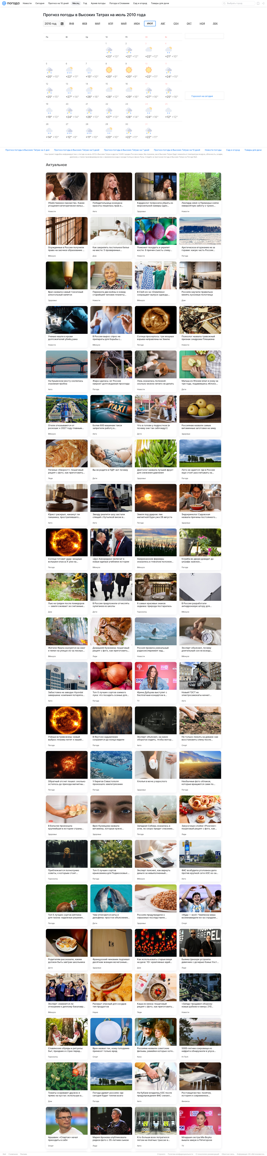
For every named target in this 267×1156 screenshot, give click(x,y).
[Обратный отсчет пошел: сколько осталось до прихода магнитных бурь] (67, 772)
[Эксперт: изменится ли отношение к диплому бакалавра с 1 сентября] (67, 994)
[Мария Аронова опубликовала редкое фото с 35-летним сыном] (111, 1128)
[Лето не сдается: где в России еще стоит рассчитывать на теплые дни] (200, 460)
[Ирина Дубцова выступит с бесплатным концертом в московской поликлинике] (156, 683)
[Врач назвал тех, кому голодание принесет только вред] (111, 1039)
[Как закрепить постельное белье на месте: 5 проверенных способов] (111, 238)
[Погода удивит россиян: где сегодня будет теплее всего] (111, 1083)
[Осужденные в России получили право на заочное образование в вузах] (67, 238)
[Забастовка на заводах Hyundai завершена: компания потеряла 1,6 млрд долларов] (67, 683)
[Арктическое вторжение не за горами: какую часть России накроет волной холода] (200, 238)
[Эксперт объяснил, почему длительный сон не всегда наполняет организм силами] (200, 638)
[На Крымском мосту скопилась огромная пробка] (67, 371)
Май (124, 23)
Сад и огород (233, 150)
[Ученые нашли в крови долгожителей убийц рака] (67, 327)
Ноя (202, 23)
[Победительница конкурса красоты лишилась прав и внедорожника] (111, 193)
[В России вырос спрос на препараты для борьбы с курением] (111, 327)
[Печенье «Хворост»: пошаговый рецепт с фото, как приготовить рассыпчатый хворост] (67, 460)
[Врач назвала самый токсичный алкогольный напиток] (67, 282)
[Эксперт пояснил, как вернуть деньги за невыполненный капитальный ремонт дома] (156, 861)
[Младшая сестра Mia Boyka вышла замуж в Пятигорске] (200, 1128)
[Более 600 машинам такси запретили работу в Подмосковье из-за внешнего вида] (111, 416)
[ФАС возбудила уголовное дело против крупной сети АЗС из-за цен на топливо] (200, 861)
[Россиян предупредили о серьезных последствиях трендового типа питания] (156, 905)
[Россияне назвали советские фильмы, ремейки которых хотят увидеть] (156, 1039)
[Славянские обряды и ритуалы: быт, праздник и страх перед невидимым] (67, 1039)
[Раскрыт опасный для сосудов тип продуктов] (111, 994)
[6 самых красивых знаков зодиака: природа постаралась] (156, 594)
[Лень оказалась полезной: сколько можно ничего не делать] (156, 371)
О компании (13, 1154)
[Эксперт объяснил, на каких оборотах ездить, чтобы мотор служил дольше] (156, 727)
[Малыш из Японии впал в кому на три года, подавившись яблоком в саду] (200, 371)
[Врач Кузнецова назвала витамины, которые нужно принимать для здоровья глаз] (111, 816)
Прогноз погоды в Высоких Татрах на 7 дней (126, 150)
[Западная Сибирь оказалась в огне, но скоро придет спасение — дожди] (156, 816)
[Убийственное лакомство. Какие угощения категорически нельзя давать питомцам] (67, 193)
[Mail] (4, 3)
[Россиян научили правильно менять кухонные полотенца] (200, 282)
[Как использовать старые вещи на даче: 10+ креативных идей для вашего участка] (156, 950)
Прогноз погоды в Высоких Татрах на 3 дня (27, 150)
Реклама (23, 1154)
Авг (163, 23)
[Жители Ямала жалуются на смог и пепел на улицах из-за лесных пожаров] (67, 638)
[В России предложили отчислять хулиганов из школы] (111, 594)
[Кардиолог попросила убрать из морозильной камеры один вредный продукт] (156, 193)
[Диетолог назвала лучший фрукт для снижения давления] (156, 460)
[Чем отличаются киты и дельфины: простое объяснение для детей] (111, 905)
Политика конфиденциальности (180, 1154)
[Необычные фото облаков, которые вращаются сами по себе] (200, 772)
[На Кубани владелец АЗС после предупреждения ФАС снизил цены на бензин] (156, 1083)
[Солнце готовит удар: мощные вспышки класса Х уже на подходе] (67, 549)
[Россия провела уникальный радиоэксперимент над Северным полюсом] (156, 638)
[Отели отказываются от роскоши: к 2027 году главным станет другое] (67, 416)
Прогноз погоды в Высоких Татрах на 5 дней (76, 150)
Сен (176, 23)
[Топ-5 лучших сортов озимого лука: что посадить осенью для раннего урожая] (111, 683)
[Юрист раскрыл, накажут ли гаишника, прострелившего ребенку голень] (67, 505)
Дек (215, 23)
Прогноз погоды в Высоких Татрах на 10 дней (177, 150)
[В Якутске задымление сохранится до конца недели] (111, 727)
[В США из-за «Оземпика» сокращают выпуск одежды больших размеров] (156, 282)
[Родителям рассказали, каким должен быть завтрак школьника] (67, 950)
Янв (71, 23)
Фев (84, 23)
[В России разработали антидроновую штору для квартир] (200, 594)
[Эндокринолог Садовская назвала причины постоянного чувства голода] (200, 505)
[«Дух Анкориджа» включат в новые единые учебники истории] (111, 549)
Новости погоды (213, 150)
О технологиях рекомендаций (207, 1154)
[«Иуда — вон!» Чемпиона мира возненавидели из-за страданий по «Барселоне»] (200, 905)
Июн (137, 23)
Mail (4, 1154)
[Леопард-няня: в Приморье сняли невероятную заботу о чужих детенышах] (200, 193)
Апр (110, 23)
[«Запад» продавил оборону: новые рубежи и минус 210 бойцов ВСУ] (200, 994)
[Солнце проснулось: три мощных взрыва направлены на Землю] (156, 327)
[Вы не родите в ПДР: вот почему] (111, 460)
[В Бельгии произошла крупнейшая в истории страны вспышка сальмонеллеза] (67, 816)
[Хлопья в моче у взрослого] (156, 772)
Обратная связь (228, 1154)
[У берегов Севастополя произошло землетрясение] (111, 772)
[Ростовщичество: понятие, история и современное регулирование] (200, 1083)
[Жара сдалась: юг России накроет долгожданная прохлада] (111, 371)
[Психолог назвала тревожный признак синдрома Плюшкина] (200, 327)
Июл (150, 23)
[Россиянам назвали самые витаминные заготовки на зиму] (200, 416)
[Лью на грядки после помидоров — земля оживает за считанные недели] (67, 594)
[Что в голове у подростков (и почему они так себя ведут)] (156, 416)
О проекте (161, 1154)
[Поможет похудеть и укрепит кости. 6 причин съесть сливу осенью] (156, 238)
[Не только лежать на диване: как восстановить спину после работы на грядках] (200, 727)
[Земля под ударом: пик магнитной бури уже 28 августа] (156, 505)
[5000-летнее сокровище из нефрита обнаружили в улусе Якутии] (200, 1039)
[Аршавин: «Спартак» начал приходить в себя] (67, 1128)
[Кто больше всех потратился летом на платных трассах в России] (156, 1128)
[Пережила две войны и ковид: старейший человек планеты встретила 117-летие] (111, 282)
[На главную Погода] (12, 3)
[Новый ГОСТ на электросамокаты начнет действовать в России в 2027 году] (200, 683)
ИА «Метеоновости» (256, 1154)
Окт (189, 23)
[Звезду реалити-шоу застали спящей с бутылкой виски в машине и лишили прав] (111, 505)
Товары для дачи (253, 150)
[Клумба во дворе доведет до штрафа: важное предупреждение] (200, 549)
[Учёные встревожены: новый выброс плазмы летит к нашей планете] (67, 727)
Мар (97, 23)
